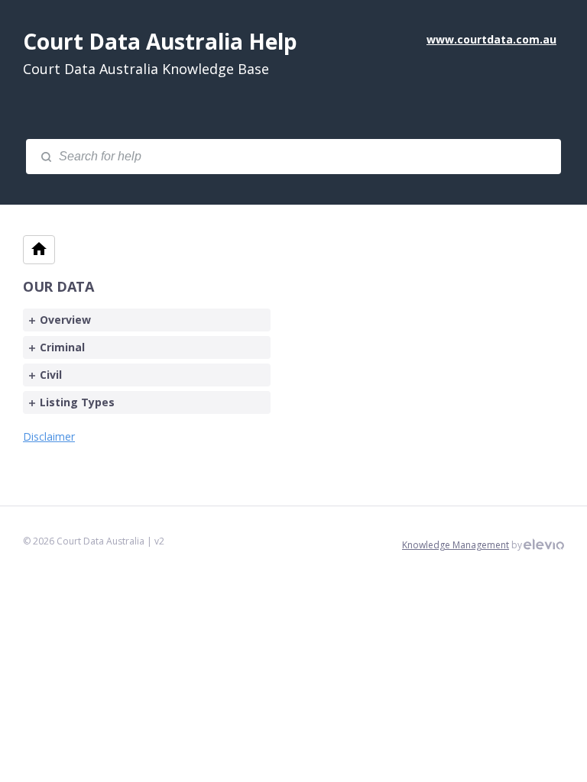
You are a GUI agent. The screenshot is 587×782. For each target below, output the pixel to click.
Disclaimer (49, 436)
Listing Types (77, 402)
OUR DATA (58, 286)
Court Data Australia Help (160, 41)
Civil (51, 374)
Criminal (62, 347)
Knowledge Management (455, 544)
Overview (65, 319)
